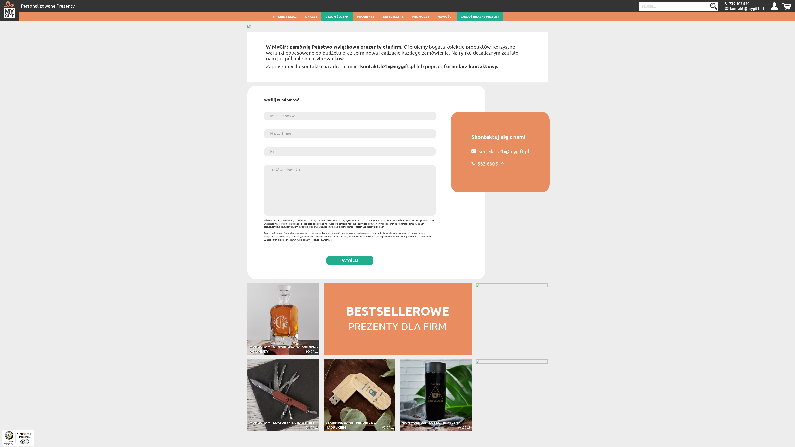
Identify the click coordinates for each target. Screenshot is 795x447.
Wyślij (350, 260)
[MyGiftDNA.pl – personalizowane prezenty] (9, 10)
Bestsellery (393, 17)
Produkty (366, 17)
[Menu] (31, 432)
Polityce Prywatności (321, 239)
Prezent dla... (285, 17)
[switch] (24, 441)
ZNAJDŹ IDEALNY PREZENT (480, 17)
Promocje (420, 17)
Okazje (311, 17)
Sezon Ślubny (337, 17)
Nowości (445, 17)
